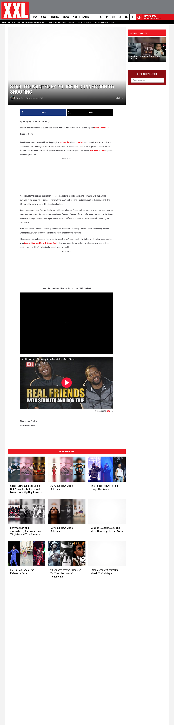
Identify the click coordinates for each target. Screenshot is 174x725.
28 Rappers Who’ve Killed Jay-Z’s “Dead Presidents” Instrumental (66, 573)
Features (85, 17)
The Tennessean (97, 150)
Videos (66, 17)
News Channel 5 (101, 127)
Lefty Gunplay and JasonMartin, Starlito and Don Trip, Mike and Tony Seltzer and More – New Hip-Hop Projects (26, 531)
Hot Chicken (64, 142)
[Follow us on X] (120, 17)
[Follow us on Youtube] (126, 17)
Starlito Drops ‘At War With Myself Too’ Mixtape (104, 571)
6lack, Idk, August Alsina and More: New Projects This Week (107, 529)
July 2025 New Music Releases (61, 487)
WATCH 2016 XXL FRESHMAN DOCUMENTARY (28, 22)
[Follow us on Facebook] (133, 17)
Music (43, 17)
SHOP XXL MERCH (84, 22)
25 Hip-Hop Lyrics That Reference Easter (22, 571)
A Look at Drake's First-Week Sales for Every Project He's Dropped (147, 57)
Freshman (54, 17)
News (34, 17)
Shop (75, 17)
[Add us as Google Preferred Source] (107, 17)
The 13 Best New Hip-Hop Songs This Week (104, 487)
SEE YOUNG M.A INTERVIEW (104, 22)
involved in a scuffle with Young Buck (40, 243)
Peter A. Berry (20, 98)
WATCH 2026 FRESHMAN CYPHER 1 (61, 22)
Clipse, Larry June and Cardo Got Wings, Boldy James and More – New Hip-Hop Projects (26, 489)
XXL (108, 411)
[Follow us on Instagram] (113, 17)
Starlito (79, 142)
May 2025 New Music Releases (61, 529)
